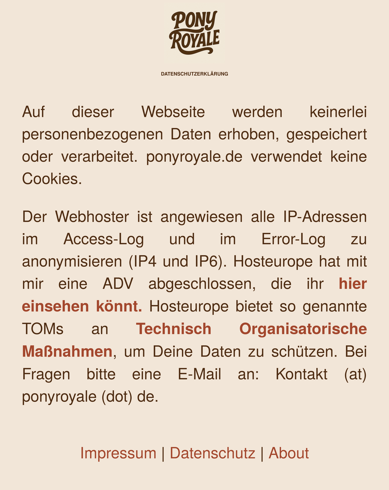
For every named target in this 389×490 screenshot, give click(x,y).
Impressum (118, 452)
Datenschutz (212, 452)
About (288, 452)
